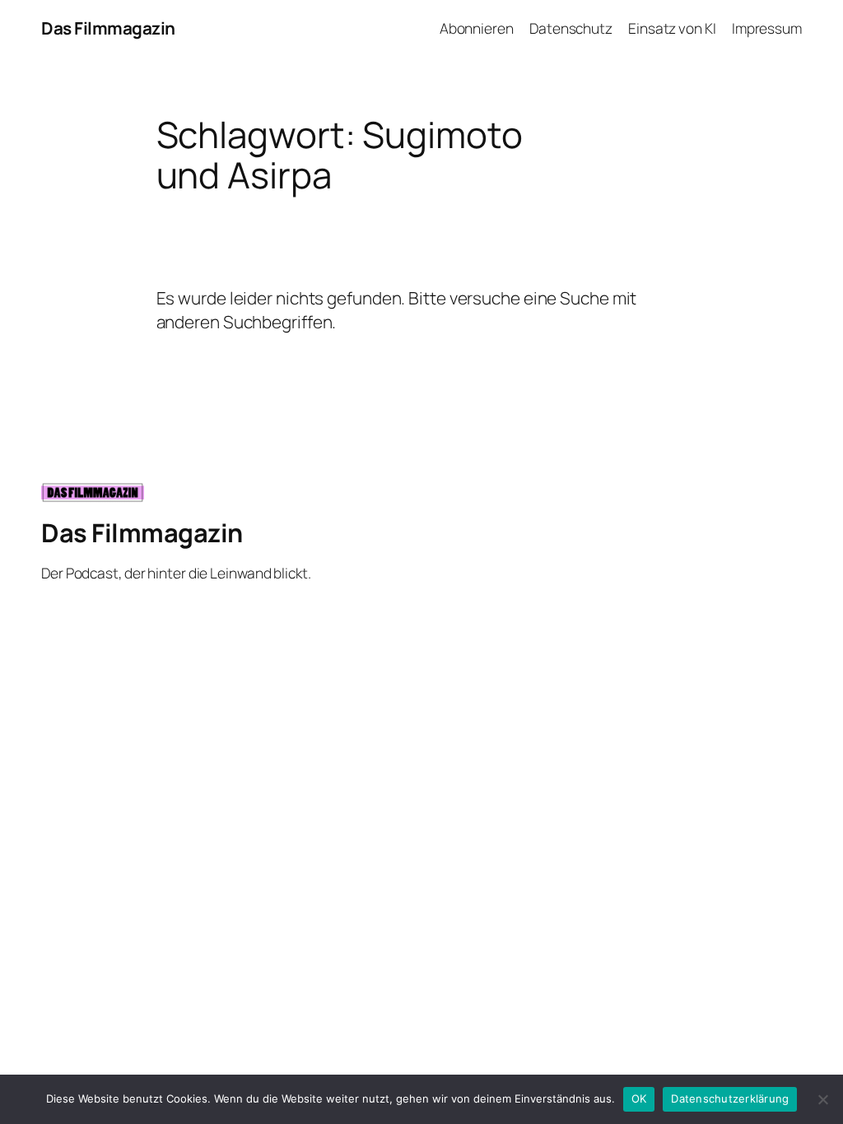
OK (639, 1098)
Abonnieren (477, 28)
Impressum (767, 28)
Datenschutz (570, 28)
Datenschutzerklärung (730, 1098)
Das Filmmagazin (108, 27)
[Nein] (822, 1099)
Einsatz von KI (672, 28)
